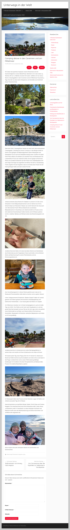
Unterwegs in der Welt (18, 5)
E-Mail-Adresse (9, 509)
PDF (35, 67)
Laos (52, 52)
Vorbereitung (54, 42)
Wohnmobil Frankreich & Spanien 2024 (14, 15)
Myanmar (53, 47)
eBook (41, 67)
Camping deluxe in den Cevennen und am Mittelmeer (56, 127)
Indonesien (54, 60)
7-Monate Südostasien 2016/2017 (12, 10)
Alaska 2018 (29, 10)
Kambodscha (54, 55)
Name (7, 505)
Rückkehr (53, 65)
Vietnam (53, 57)
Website (7, 514)
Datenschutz (53, 87)
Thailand (53, 50)
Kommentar (8, 483)
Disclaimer (53, 92)
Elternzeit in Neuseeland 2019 (43, 10)
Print (29, 67)
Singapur (53, 62)
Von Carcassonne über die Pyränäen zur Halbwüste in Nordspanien (57, 120)
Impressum (53, 90)
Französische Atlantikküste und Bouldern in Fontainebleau (57, 109)
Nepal (52, 45)
